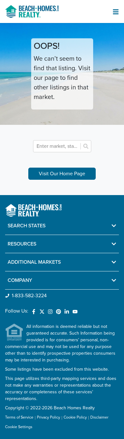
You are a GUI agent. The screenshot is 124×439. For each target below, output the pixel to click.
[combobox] (58, 146)
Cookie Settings (18, 427)
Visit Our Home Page (62, 173)
